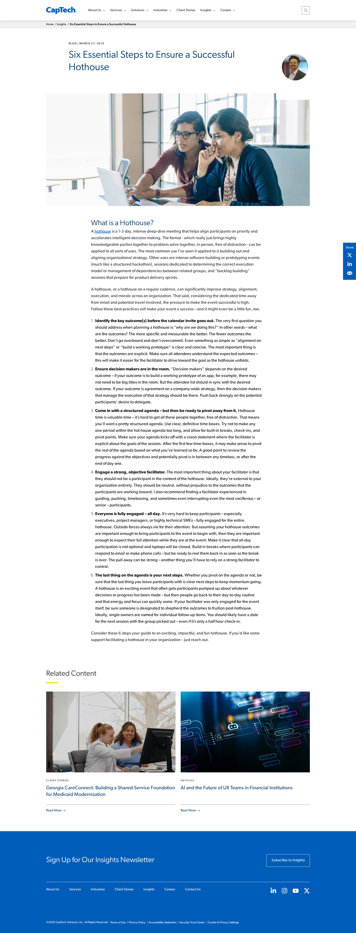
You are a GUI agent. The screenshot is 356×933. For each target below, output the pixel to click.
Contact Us (193, 889)
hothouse (103, 231)
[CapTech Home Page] (61, 10)
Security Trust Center (192, 922)
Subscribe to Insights (288, 860)
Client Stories (186, 10)
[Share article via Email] (349, 273)
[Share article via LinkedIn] (349, 264)
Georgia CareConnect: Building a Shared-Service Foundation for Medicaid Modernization (110, 791)
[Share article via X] (349, 255)
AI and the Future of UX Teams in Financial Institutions (237, 788)
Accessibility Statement (162, 922)
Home (50, 24)
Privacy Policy (137, 922)
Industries (98, 889)
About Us (52, 889)
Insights (61, 24)
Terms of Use (118, 922)
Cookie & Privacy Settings (223, 922)
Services (75, 889)
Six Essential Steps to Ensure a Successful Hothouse (103, 24)
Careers (169, 889)
